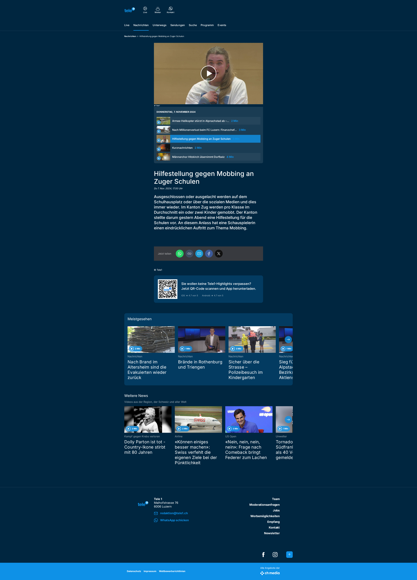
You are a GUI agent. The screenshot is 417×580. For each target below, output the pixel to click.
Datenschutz (134, 571)
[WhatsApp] (180, 254)
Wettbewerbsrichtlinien (172, 571)
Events (222, 25)
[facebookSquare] (263, 554)
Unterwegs (159, 25)
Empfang (273, 521)
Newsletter (272, 533)
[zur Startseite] (129, 10)
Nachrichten (141, 25)
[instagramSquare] (275, 554)
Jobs (276, 510)
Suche (193, 25)
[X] (219, 254)
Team (276, 499)
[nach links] (128, 339)
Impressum (150, 571)
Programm (207, 25)
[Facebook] (209, 254)
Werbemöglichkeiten (265, 516)
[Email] (199, 254)
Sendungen (177, 25)
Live (126, 25)
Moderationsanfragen (264, 504)
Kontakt (274, 527)
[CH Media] (270, 572)
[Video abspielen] (208, 73)
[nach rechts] (288, 339)
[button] (189, 254)
